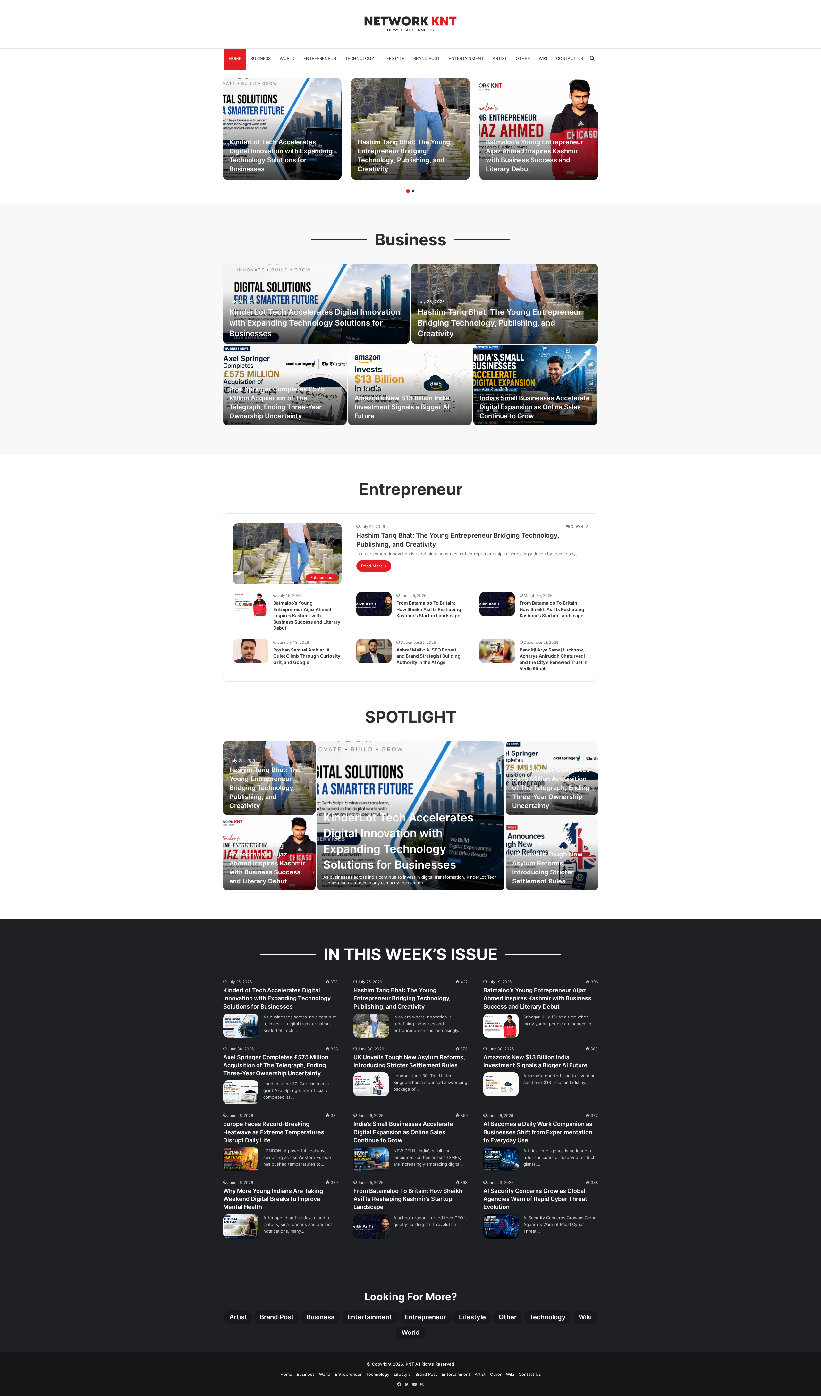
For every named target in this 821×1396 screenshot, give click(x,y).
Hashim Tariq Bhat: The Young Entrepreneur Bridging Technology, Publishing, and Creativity (500, 322)
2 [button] (413, 191)
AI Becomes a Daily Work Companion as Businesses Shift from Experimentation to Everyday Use (537, 1131)
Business (260, 58)
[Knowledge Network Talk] (410, 24)
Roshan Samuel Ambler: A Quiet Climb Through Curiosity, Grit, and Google (307, 656)
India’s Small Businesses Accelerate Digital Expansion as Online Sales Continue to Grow (534, 407)
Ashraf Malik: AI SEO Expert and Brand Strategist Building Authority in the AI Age (428, 656)
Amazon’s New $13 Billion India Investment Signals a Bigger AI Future (401, 407)
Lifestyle (393, 58)
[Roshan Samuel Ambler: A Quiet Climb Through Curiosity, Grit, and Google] (250, 651)
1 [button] (408, 191)
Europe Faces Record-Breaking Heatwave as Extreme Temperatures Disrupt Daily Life (273, 1131)
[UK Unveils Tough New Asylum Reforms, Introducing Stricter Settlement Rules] (371, 1084)
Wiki (543, 58)
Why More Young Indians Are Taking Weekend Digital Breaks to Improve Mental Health (273, 1198)
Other (523, 58)
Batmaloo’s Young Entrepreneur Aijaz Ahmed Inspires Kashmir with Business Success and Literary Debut (306, 615)
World (287, 58)
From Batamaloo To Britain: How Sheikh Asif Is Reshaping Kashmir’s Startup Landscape (428, 609)
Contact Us (569, 58)
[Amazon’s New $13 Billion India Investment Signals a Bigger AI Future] (410, 385)
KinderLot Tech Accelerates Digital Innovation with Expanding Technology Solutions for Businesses (314, 322)
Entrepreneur (319, 58)
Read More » (373, 565)
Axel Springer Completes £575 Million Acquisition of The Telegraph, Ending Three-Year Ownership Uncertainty (551, 788)
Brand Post (426, 58)
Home (235, 58)
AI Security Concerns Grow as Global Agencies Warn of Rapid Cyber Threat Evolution (535, 1198)
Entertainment (466, 58)
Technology (359, 58)
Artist (500, 58)
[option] (282, 129)
